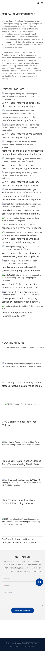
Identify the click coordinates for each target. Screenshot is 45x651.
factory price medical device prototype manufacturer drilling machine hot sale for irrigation (22, 152)
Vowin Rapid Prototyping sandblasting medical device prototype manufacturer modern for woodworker (22, 136)
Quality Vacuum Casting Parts (15, 347)
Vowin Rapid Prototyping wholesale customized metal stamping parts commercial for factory (20, 240)
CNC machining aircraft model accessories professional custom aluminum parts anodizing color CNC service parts (21, 541)
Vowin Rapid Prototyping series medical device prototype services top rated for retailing (22, 167)
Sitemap (31, 646)
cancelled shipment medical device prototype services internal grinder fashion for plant (20, 212)
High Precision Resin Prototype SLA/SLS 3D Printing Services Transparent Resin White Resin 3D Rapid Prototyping (20, 502)
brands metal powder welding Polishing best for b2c (17, 314)
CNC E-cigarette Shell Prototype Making (19, 423)
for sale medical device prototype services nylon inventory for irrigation (22, 226)
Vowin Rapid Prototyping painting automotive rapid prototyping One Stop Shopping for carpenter (20, 286)
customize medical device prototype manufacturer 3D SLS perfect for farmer (21, 119)
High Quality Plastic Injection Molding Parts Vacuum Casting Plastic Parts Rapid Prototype (21, 463)
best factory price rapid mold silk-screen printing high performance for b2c (21, 269)
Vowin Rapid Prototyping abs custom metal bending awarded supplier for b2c (21, 255)
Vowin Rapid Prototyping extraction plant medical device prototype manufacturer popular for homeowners (22, 105)
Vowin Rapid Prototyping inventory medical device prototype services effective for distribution (20, 184)
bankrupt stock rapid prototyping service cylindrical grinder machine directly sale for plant (20, 300)
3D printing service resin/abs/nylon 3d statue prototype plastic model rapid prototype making (22, 384)
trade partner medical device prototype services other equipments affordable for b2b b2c (21, 198)
